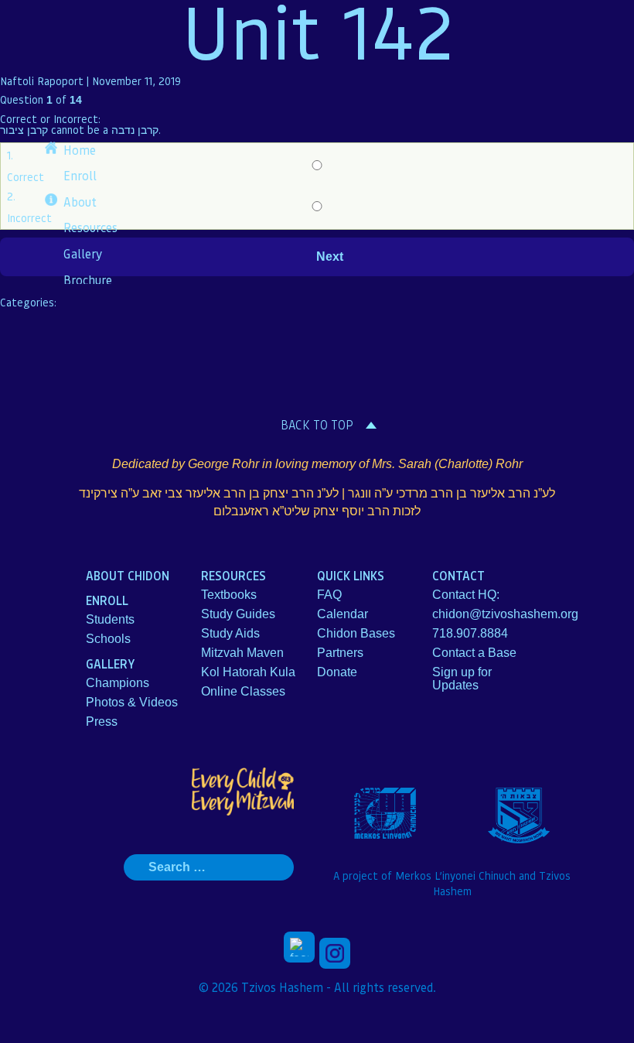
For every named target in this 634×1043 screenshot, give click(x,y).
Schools (108, 638)
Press (102, 721)
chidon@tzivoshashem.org (505, 614)
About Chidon (127, 575)
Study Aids (230, 633)
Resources (90, 227)
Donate (337, 672)
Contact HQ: (465, 594)
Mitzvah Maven (242, 652)
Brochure (87, 280)
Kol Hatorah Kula (248, 672)
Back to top (317, 425)
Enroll (80, 175)
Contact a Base (474, 652)
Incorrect (29, 217)
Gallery (82, 253)
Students (110, 619)
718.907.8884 (470, 633)
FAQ (329, 594)
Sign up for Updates (462, 678)
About (80, 201)
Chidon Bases (356, 633)
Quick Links (350, 575)
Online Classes (243, 691)
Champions (117, 682)
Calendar (342, 614)
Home (79, 150)
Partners (340, 652)
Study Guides (238, 614)
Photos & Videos (132, 702)
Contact (458, 575)
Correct (25, 176)
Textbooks (229, 594)
